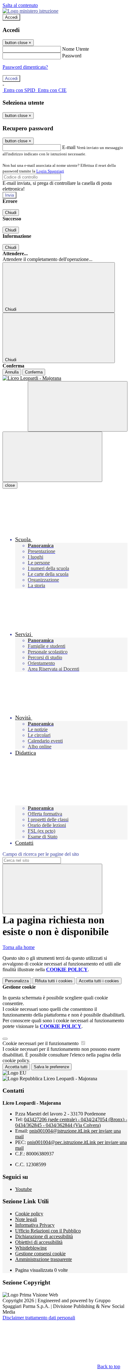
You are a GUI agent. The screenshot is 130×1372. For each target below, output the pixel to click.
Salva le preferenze (51, 1066)
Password (71, 55)
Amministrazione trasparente (43, 1259)
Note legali (26, 1219)
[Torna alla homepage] (65, 378)
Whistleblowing (31, 1248)
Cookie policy (29, 1213)
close (10, 485)
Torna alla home (19, 947)
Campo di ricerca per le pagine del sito (41, 854)
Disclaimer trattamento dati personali (39, 1317)
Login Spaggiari (50, 171)
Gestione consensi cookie (40, 1253)
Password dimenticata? (25, 67)
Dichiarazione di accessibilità (44, 1236)
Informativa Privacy (35, 1225)
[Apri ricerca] (77, 406)
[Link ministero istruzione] (30, 11)
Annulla (12, 372)
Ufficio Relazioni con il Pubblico (48, 1230)
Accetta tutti (99, 981)
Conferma (34, 372)
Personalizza (17, 981)
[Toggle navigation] (52, 457)
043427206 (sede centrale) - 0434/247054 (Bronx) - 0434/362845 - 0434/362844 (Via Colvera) (71, 1122)
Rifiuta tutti (54, 981)
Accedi (11, 17)
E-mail (68, 147)
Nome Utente (75, 49)
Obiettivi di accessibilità (38, 1242)
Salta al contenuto (20, 5)
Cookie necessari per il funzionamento (41, 1043)
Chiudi (10, 212)
